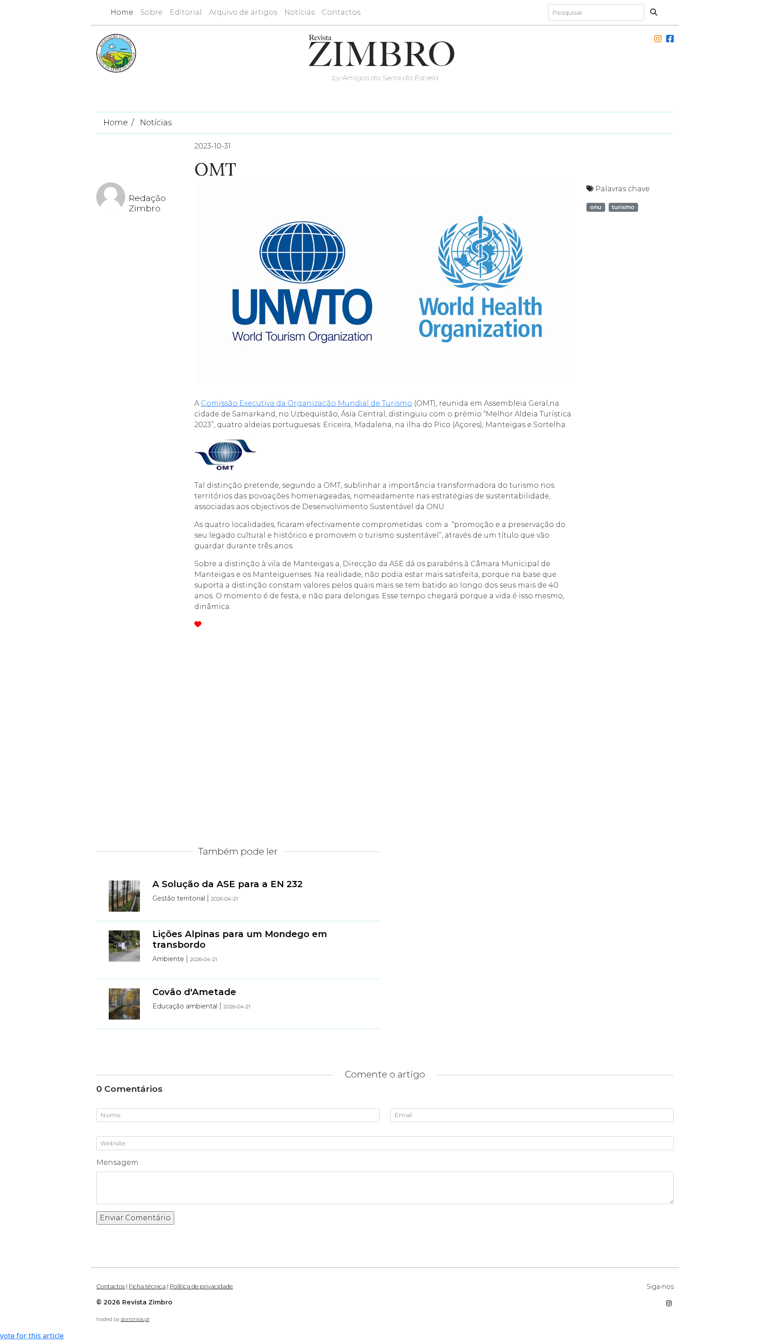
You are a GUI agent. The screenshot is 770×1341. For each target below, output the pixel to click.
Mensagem (117, 1162)
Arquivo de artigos (243, 12)
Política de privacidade (201, 1286)
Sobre (151, 12)
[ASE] (116, 52)
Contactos (341, 12)
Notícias (299, 12)
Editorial (186, 12)
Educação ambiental (184, 1006)
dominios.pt (135, 1319)
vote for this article (32, 1336)
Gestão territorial (178, 898)
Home (122, 12)
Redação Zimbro (147, 203)
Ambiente (168, 959)
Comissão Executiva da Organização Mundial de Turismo (306, 403)
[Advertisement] (581, 735)
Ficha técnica (147, 1286)
